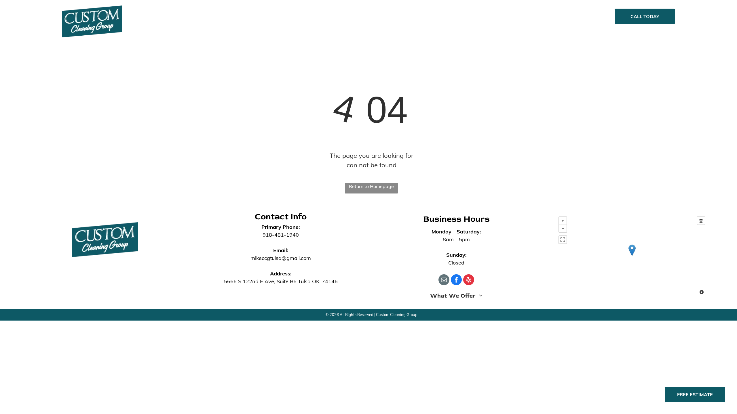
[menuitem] (254, 17)
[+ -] (632, 256)
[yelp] (468, 280)
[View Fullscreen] (563, 240)
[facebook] (456, 280)
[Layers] (701, 221)
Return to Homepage (371, 186)
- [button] (563, 228)
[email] (443, 280)
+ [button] (563, 221)
